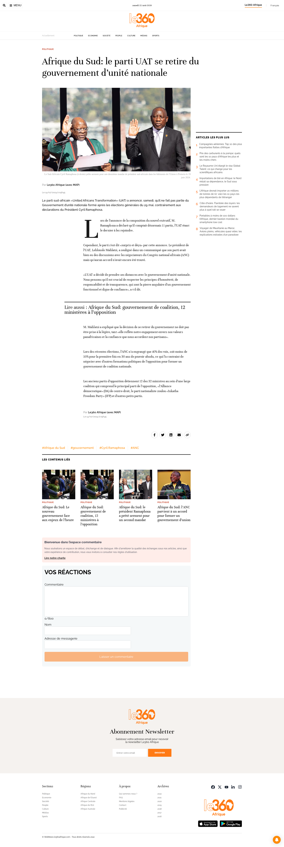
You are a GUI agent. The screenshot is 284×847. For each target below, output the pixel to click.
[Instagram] (240, 786)
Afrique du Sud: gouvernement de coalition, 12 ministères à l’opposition (124, 309)
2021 (159, 797)
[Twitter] (220, 786)
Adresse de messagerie (61, 638)
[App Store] (208, 823)
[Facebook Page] (213, 786)
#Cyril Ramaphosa (112, 448)
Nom (48, 624)
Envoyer (160, 752)
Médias (143, 36)
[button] (277, 840)
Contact (122, 805)
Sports (155, 36)
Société (106, 36)
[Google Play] (231, 823)
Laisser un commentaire (116, 656)
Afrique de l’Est (87, 805)
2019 (159, 805)
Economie (93, 36)
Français (275, 5)
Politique (78, 36)
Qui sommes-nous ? (128, 794)
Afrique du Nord (88, 794)
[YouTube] (226, 786)
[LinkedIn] (233, 786)
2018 (159, 809)
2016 (159, 816)
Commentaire (54, 584)
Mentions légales (126, 801)
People (118, 36)
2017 (159, 813)
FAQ (121, 797)
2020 (159, 801)
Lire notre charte (55, 558)
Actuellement (48, 35)
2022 (159, 794)
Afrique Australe (88, 809)
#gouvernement (82, 448)
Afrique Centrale (88, 801)
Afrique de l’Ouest (89, 797)
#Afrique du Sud (53, 448)
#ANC (135, 448)
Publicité (123, 809)
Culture (131, 36)
